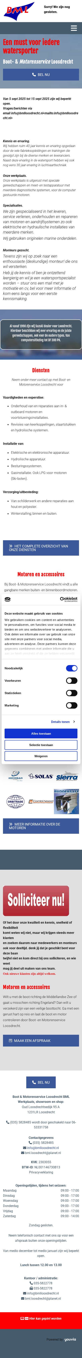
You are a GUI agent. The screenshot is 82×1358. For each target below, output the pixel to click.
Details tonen (60, 721)
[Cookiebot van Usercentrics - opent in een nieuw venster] (60, 599)
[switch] (71, 681)
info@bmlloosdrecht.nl (43, 1148)
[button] (41, 75)
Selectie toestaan (41, 744)
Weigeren (41, 756)
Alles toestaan (41, 733)
